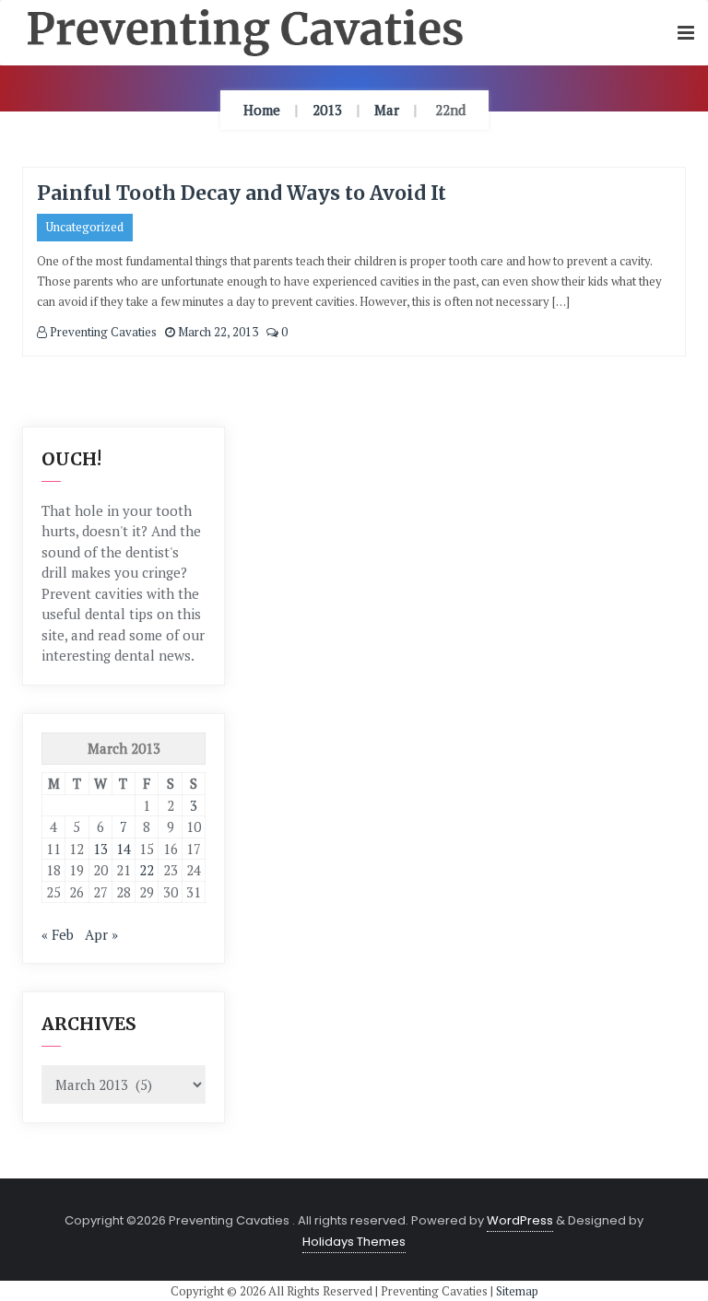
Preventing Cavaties (102, 331)
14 (123, 848)
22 (146, 870)
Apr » (101, 934)
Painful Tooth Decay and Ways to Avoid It (241, 193)
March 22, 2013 (216, 331)
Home (261, 109)
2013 (327, 109)
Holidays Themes (354, 1241)
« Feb (57, 934)
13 (100, 848)
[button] (686, 33)
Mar (386, 109)
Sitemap (517, 1291)
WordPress (520, 1220)
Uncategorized (85, 226)
